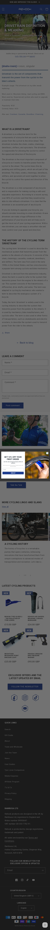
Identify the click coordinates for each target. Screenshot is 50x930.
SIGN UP (13, 473)
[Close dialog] (47, 453)
